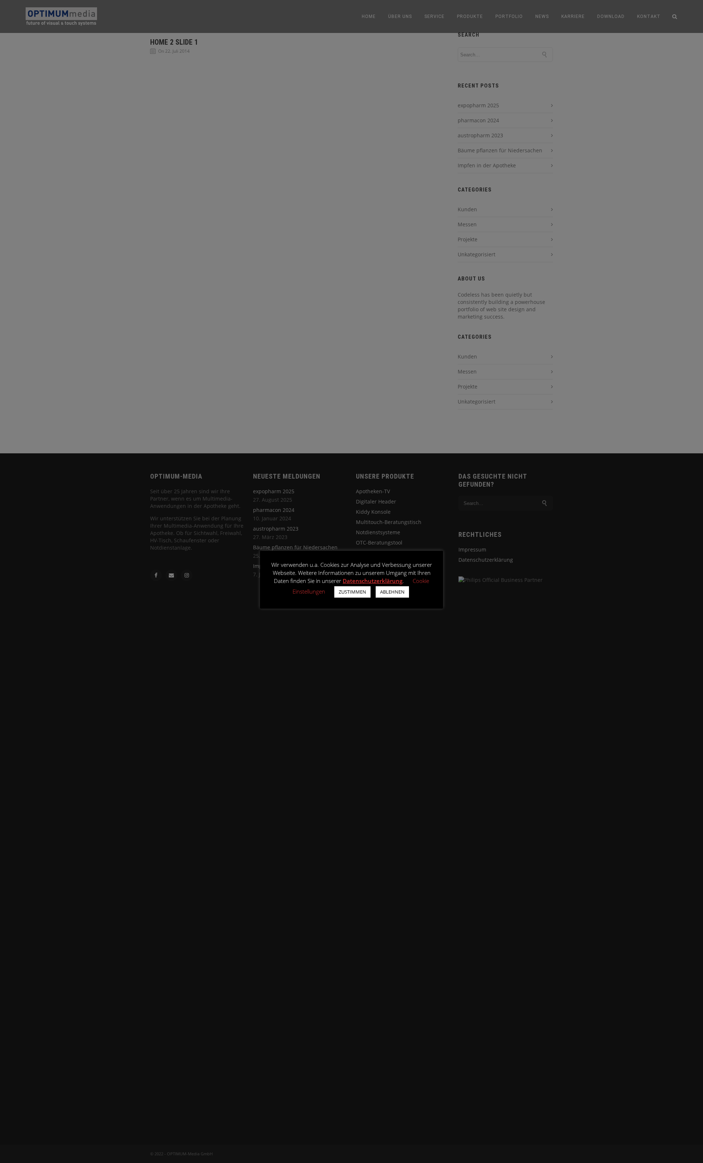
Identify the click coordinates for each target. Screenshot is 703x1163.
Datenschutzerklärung (372, 580)
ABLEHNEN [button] (392, 591)
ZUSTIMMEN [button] (352, 591)
